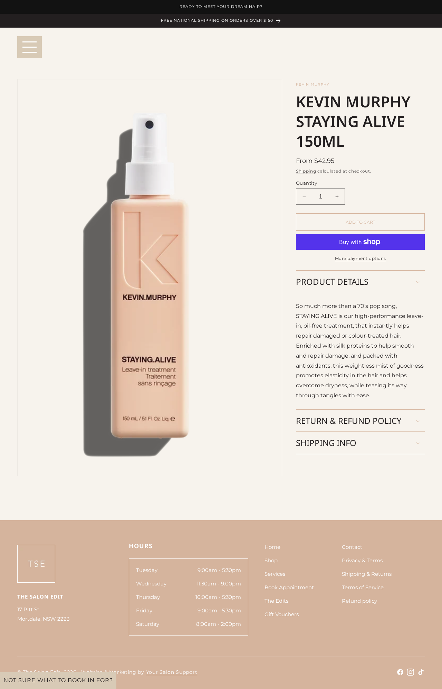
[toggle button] (29, 47)
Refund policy (359, 601)
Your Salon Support (172, 672)
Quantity (306, 183)
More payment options (360, 258)
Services (275, 574)
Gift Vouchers (282, 614)
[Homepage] (36, 564)
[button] (360, 282)
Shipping (306, 171)
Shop (271, 560)
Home (272, 547)
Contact (352, 547)
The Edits (276, 601)
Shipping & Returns (367, 574)
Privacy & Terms (362, 560)
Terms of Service (363, 587)
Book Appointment (289, 587)
